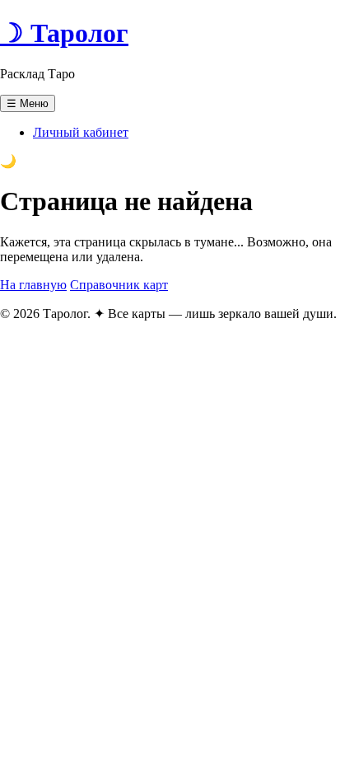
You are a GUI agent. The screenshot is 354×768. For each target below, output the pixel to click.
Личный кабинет (80, 132)
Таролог (64, 33)
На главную (33, 285)
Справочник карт (119, 285)
